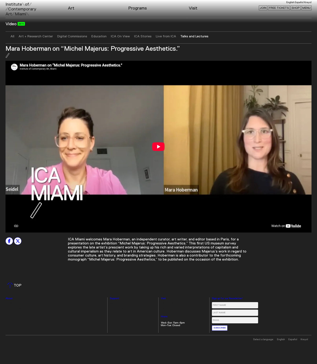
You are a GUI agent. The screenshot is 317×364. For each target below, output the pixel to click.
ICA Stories (143, 36)
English (290, 2)
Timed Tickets (169, 303)
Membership (117, 308)
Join (263, 7)
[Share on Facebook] (9, 241)
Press (9, 303)
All (12, 36)
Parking (165, 308)
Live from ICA (166, 36)
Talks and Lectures (194, 36)
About (9, 298)
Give (112, 303)
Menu (306, 7)
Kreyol (307, 2)
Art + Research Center (36, 36)
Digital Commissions (72, 36)
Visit (193, 8)
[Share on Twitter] (17, 241)
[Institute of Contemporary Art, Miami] (11, 7)
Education (99, 36)
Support (114, 298)
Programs (137, 8)
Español (299, 2)
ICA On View (120, 36)
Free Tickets (279, 7)
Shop (296, 7)
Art (71, 8)
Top (15, 285)
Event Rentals (13, 308)
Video (12, 24)
